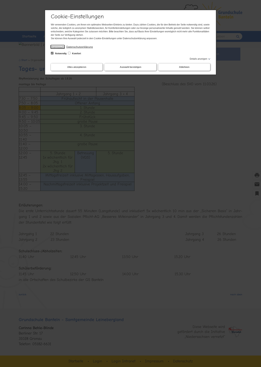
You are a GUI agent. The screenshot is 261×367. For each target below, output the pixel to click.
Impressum (57, 46)
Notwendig (60, 53)
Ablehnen (184, 67)
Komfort (76, 53)
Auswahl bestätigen (130, 67)
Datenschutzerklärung (79, 46)
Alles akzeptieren (76, 67)
